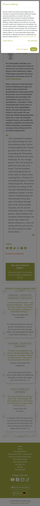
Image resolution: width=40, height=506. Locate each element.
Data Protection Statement (27, 37)
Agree (33, 49)
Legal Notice (8, 40)
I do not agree (22, 49)
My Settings (32, 40)
